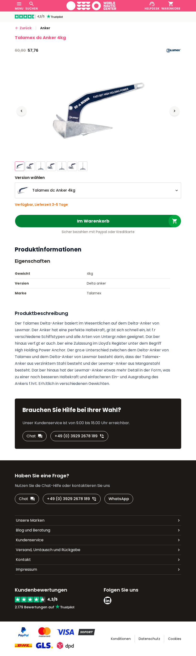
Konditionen (121, 638)
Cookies (174, 638)
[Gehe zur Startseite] (91, 5)
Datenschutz (149, 638)
